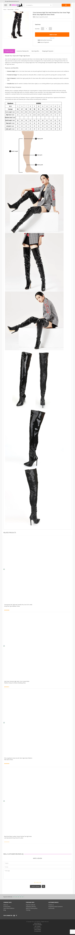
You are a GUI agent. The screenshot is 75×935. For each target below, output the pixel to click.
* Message (7, 870)
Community (51, 908)
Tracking (28, 910)
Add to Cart (53, 35)
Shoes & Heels (10, 9)
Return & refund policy (31, 908)
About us (5, 904)
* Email (6, 867)
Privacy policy (6, 906)
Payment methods (30, 904)
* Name (6, 863)
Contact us (51, 904)
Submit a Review (35, 886)
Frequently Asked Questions (55, 906)
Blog (4, 910)
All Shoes (17, 9)
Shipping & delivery (31, 906)
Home (4, 9)
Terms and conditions (8, 908)
